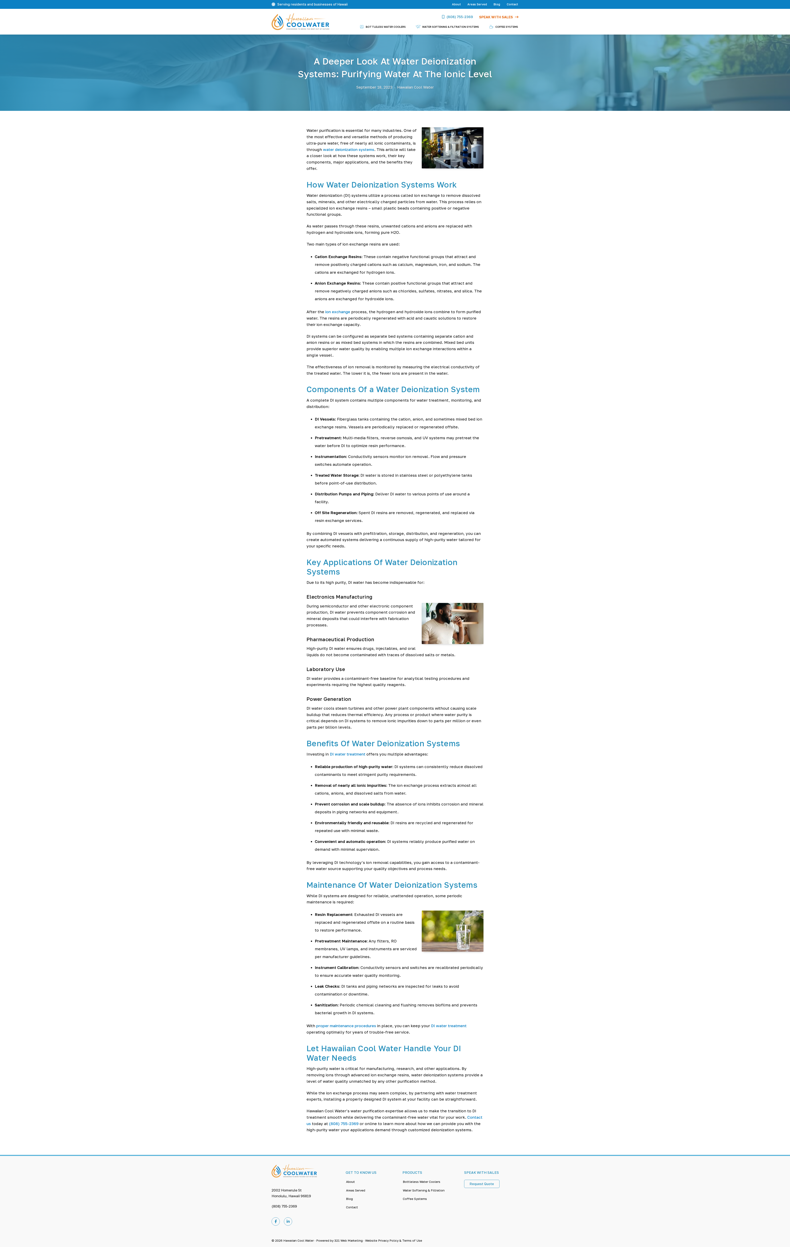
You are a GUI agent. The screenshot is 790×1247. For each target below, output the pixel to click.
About (456, 4)
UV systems (434, 437)
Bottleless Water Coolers (421, 1181)
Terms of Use (412, 1240)
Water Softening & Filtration (424, 1190)
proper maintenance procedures (346, 1025)
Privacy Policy (388, 1240)
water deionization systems (348, 149)
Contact (512, 4)
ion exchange (337, 311)
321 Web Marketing (348, 1240)
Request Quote (482, 1184)
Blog (497, 4)
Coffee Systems (415, 1199)
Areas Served (477, 4)
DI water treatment (347, 754)
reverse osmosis (396, 437)
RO (394, 941)
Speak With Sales (496, 17)
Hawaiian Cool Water (298, 1240)
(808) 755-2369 (460, 17)
